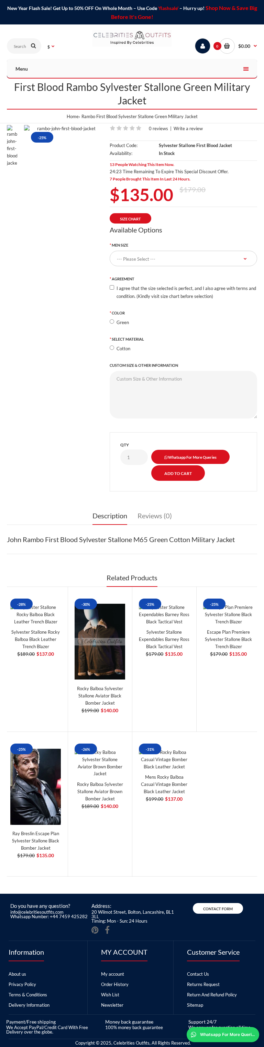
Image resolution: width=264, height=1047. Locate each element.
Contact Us (198, 974)
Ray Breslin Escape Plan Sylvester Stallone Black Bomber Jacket (35, 841)
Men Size (120, 245)
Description (109, 515)
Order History (115, 984)
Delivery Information (29, 1005)
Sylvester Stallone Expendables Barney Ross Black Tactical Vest (164, 639)
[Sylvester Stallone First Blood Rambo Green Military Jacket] (63, 128)
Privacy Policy (22, 984)
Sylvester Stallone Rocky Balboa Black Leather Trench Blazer (35, 639)
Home (73, 116)
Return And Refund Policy (212, 994)
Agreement (123, 279)
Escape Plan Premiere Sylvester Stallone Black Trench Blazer (228, 639)
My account (112, 974)
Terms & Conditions (28, 994)
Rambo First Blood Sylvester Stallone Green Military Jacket (139, 116)
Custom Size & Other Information (144, 365)
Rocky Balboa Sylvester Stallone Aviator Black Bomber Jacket (100, 696)
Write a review (188, 128)
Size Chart (130, 219)
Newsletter (112, 1005)
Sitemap (195, 1005)
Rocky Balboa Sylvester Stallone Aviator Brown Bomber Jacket (100, 791)
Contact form (218, 908)
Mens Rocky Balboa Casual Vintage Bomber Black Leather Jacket (164, 784)
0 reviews (158, 128)
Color (118, 313)
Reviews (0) (155, 515)
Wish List (110, 994)
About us (17, 974)
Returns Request (203, 984)
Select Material (128, 339)
